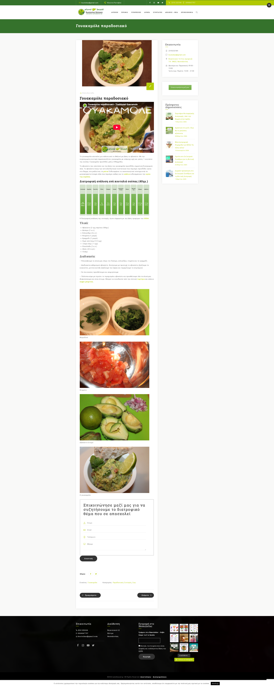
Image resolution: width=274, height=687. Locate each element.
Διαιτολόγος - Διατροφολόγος (153, 677)
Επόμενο (145, 595)
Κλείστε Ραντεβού (114, 3)
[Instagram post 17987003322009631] (184, 628)
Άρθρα (147, 12)
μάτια (105, 171)
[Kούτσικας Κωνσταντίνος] (90, 12)
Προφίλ (124, 12)
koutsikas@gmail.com (89, 3)
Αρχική (114, 12)
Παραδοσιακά (118, 583)
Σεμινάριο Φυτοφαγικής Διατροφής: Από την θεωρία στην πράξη (184, 116)
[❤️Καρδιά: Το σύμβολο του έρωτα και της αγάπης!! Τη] (174, 628)
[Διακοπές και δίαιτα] (193, 647)
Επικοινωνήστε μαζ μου (180, 87)
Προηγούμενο (90, 595)
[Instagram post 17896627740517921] (184, 647)
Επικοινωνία (187, 12)
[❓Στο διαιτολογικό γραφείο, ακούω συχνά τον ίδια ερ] (193, 638)
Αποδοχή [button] (215, 683)
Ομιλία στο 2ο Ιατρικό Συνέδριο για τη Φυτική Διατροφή (184, 159)
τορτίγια (141, 279)
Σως (134, 583)
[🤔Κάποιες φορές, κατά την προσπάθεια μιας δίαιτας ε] (174, 638)
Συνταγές (157, 12)
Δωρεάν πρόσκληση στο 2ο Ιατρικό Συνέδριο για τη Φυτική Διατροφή (184, 173)
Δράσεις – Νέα (171, 12)
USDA (146, 218)
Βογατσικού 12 (113, 630)
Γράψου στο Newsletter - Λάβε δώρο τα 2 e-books (151, 633)
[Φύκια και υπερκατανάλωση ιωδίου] (174, 647)
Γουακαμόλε (92, 583)
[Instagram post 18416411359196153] (184, 638)
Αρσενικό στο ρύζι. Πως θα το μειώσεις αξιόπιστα (184, 130)
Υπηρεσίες (136, 12)
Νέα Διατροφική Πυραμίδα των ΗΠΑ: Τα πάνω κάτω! (184, 145)
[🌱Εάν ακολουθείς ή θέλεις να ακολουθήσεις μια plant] (193, 628)
